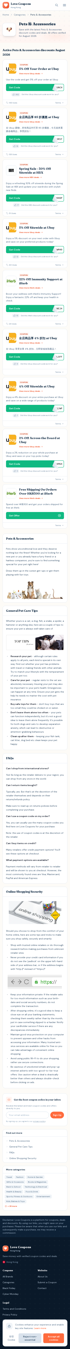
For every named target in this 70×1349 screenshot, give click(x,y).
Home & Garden (35, 1177)
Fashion (19, 1177)
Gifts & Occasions (15, 1182)
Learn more (40, 1328)
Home (6, 14)
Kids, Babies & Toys (15, 1201)
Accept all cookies (54, 1338)
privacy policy (39, 1121)
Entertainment (43, 1196)
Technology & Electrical (36, 1187)
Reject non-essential (30, 1338)
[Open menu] (64, 5)
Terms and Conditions (14, 1308)
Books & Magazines (37, 1182)
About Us (43, 1276)
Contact (42, 1288)
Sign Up (57, 1115)
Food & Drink (32, 1191)
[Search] (57, 5)
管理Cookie (11, 1338)
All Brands (8, 1276)
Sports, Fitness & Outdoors (19, 1196)
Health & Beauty (13, 1191)
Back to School (13, 1187)
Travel (9, 1177)
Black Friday (9, 1288)
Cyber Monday (11, 1294)
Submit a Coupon (47, 1282)
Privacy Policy (10, 1314)
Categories (20, 14)
